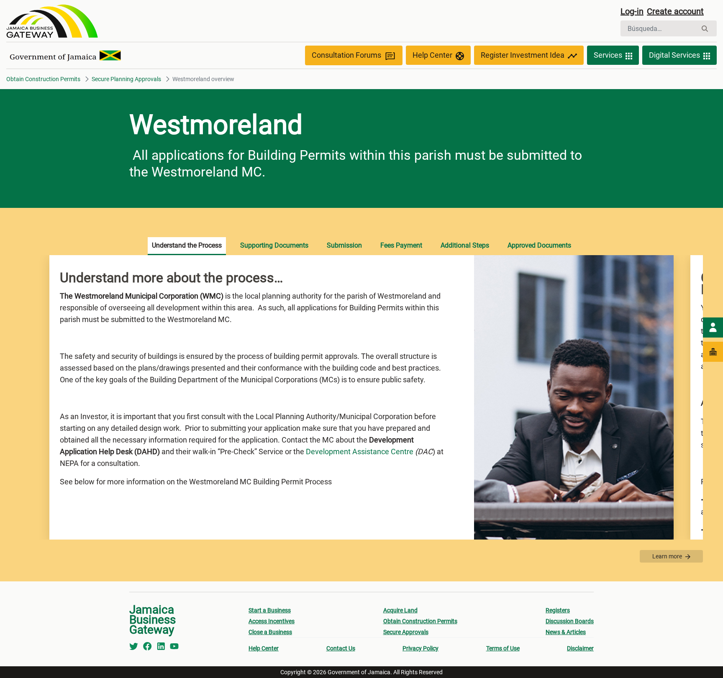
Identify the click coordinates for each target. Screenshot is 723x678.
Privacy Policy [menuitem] (420, 648)
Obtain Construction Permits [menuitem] (420, 621)
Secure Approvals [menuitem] (405, 632)
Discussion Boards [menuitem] (570, 621)
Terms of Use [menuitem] (503, 648)
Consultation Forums (346, 55)
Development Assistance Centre (359, 451)
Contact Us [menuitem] (340, 648)
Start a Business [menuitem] (270, 610)
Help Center (432, 55)
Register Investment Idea (522, 55)
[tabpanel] (361, 397)
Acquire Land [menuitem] (400, 610)
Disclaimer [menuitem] (580, 648)
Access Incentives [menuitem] (272, 621)
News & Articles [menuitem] (566, 632)
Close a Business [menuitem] (270, 632)
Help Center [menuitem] (264, 648)
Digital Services (674, 55)
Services (608, 55)
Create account (675, 11)
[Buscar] (704, 29)
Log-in (632, 11)
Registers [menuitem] (558, 610)
